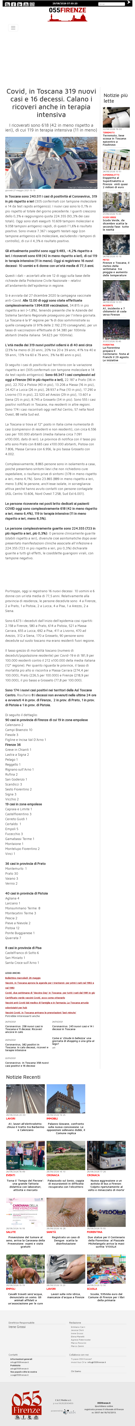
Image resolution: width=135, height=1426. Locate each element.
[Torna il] (25, 1155)
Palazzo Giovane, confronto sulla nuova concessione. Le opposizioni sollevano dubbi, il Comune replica (66, 1128)
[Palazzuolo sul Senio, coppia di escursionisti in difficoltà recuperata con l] (66, 1155)
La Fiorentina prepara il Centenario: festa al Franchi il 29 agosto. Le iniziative (116, 354)
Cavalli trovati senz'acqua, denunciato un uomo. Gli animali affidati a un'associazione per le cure (25, 1298)
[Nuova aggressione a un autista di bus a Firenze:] (106, 1155)
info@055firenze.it (19, 1362)
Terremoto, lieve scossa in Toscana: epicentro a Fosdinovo (115, 140)
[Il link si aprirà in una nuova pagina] (69, 1410)
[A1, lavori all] (25, 1098)
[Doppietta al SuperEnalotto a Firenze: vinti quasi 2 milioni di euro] (116, 160)
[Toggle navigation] (13, 27)
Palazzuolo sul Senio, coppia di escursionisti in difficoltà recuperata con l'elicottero (66, 1183)
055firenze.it (104, 1403)
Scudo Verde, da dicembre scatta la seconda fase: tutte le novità (116, 225)
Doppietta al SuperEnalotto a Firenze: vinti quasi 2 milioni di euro (115, 182)
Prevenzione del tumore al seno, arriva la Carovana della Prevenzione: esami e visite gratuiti (25, 1242)
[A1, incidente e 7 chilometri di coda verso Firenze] (116, 290)
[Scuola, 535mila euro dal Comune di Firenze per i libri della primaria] (106, 1269)
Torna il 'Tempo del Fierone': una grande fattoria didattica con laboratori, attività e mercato (25, 1185)
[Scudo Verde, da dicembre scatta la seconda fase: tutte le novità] (116, 202)
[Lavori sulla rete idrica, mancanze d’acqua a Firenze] (66, 1269)
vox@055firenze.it (19, 1375)
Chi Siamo (76, 1371)
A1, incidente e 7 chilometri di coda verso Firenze (114, 311)
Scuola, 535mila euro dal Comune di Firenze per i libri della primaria (106, 1297)
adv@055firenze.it (19, 1368)
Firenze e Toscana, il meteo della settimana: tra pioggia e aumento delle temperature (116, 269)
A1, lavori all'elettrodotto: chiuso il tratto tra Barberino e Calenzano (25, 1126)
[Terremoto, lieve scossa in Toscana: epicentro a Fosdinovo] (116, 117)
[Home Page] (67, 14)
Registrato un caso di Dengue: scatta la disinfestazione (66, 1240)
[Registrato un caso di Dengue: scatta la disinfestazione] (66, 1212)
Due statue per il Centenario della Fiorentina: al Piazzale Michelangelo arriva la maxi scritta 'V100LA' (106, 1242)
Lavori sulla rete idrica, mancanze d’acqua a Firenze (65, 1295)
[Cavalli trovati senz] (25, 1269)
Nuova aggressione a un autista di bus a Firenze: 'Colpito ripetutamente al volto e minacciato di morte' (106, 1185)
